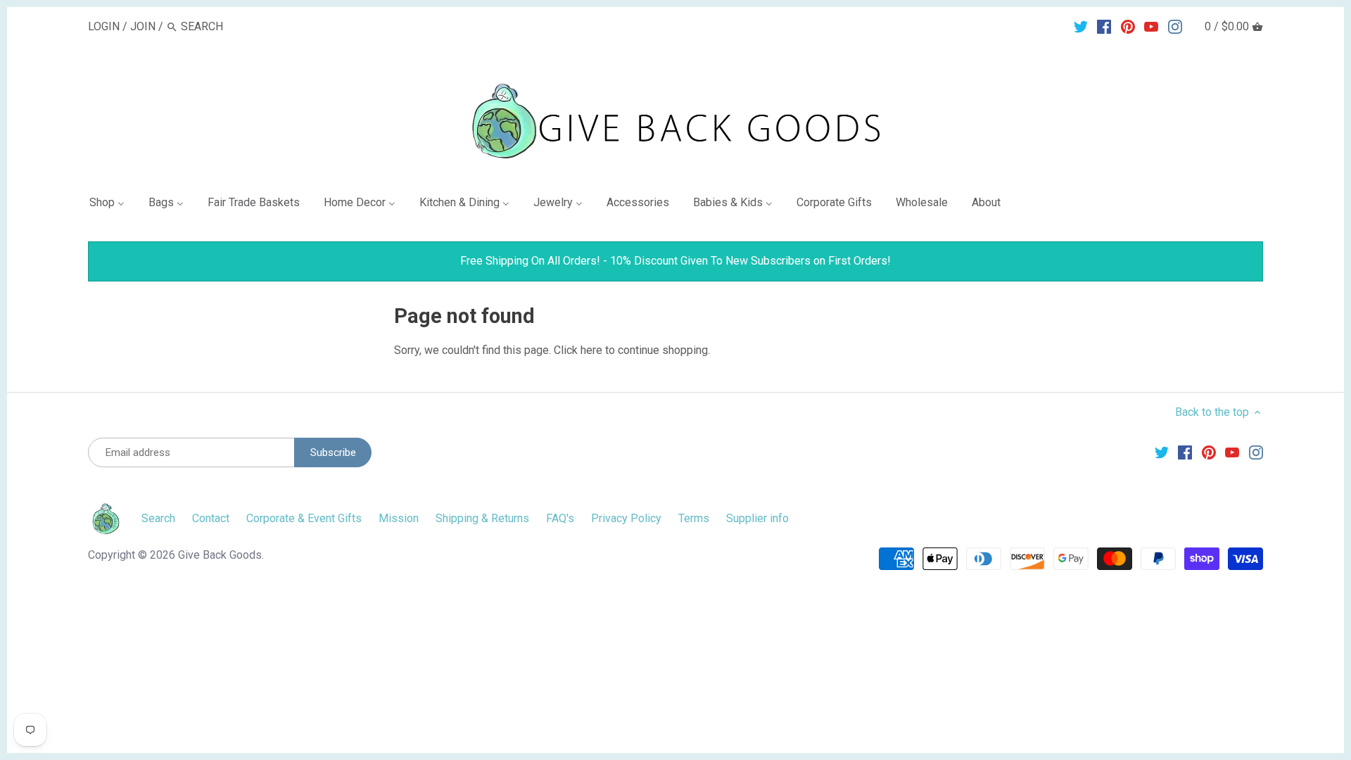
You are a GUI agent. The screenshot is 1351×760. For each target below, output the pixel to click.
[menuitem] (112, 205)
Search (158, 518)
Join (143, 26)
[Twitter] (1081, 26)
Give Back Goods (220, 555)
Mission (399, 518)
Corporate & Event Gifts (304, 518)
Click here (578, 350)
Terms (693, 518)
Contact (210, 518)
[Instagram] (1175, 26)
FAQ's (560, 518)
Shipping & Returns (482, 518)
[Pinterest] (1128, 26)
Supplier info (757, 518)
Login (104, 26)
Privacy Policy (626, 518)
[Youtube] (1151, 26)
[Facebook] (1104, 26)
